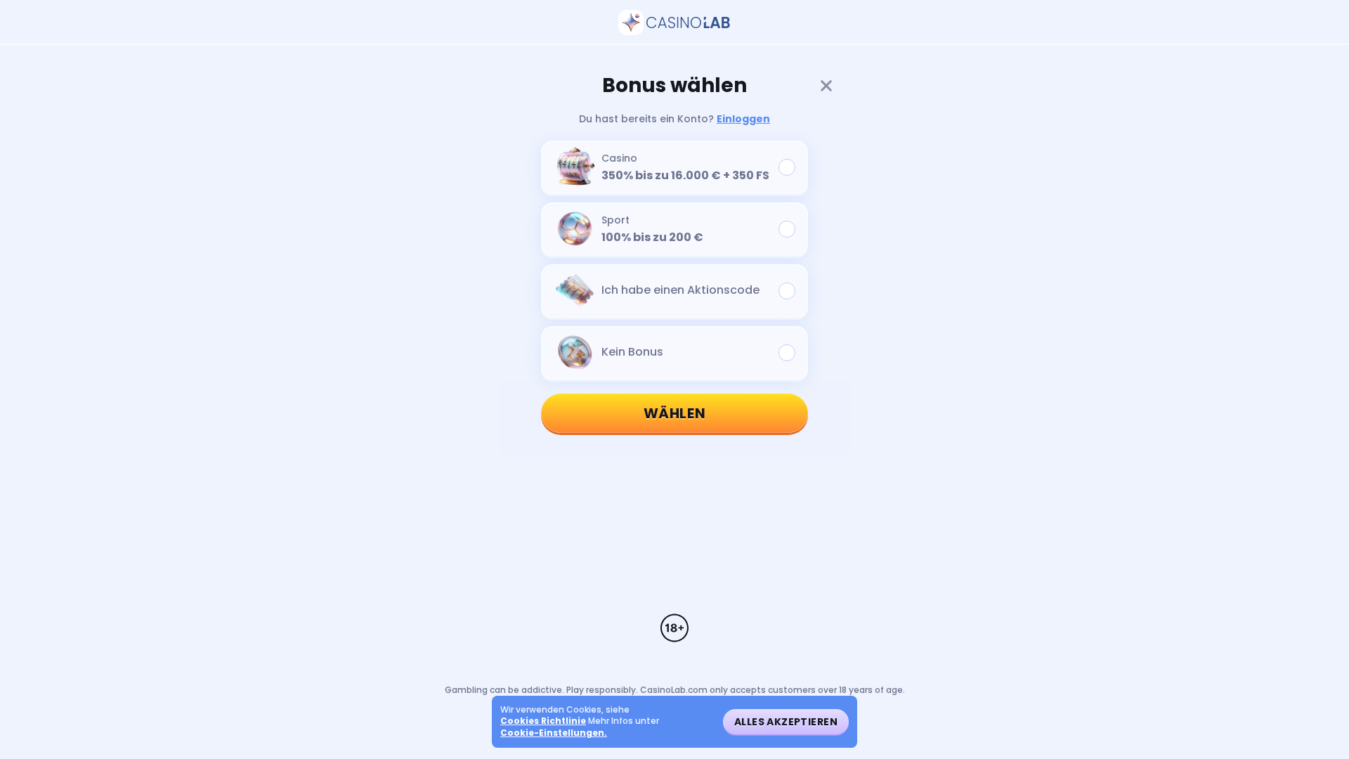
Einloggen (743, 118)
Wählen (675, 413)
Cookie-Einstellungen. (553, 733)
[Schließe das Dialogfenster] (826, 85)
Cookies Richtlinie (543, 721)
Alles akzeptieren (786, 722)
